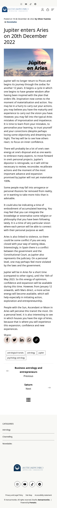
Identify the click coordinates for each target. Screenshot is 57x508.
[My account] (42, 9)
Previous (28, 372)
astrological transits (15, 353)
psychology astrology (16, 358)
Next (28, 386)
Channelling (7, 436)
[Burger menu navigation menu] (53, 9)
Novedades (12, 22)
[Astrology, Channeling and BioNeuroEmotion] (19, 9)
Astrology (6, 430)
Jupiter (41, 353)
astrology (31, 353)
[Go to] (21, 4)
